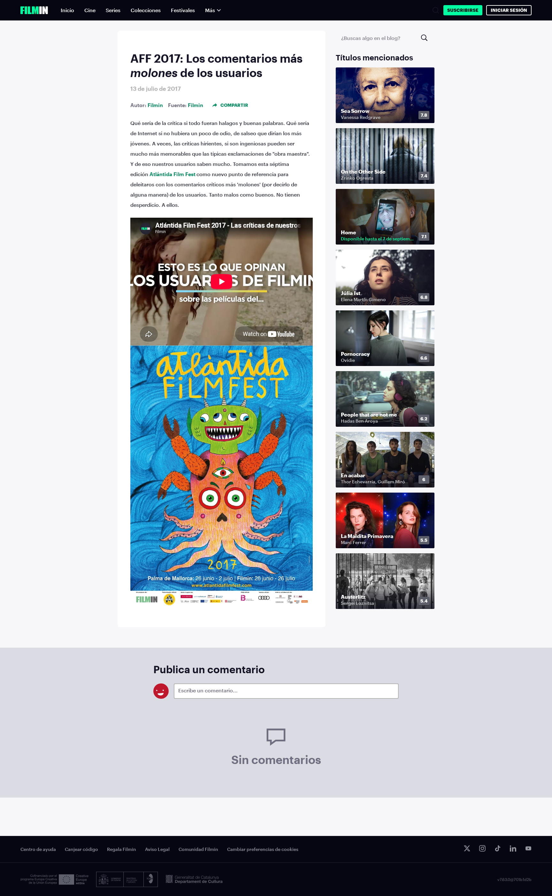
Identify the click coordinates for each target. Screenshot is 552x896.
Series (113, 10)
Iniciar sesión (509, 10)
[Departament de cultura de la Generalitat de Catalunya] (194, 879)
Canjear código (81, 849)
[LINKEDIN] (513, 848)
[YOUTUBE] (528, 848)
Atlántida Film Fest (172, 174)
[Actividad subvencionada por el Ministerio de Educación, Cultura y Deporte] (127, 879)
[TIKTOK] (498, 848)
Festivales (183, 10)
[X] (467, 848)
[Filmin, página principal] (34, 10)
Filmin (155, 105)
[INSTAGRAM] (482, 848)
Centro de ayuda (38, 849)
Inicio (67, 10)
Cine (90, 10)
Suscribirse (463, 10)
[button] (425, 115)
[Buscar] (436, 10)
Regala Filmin (121, 849)
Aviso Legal (157, 849)
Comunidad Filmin (198, 849)
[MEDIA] (54, 879)
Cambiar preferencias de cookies (262, 849)
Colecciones (146, 10)
